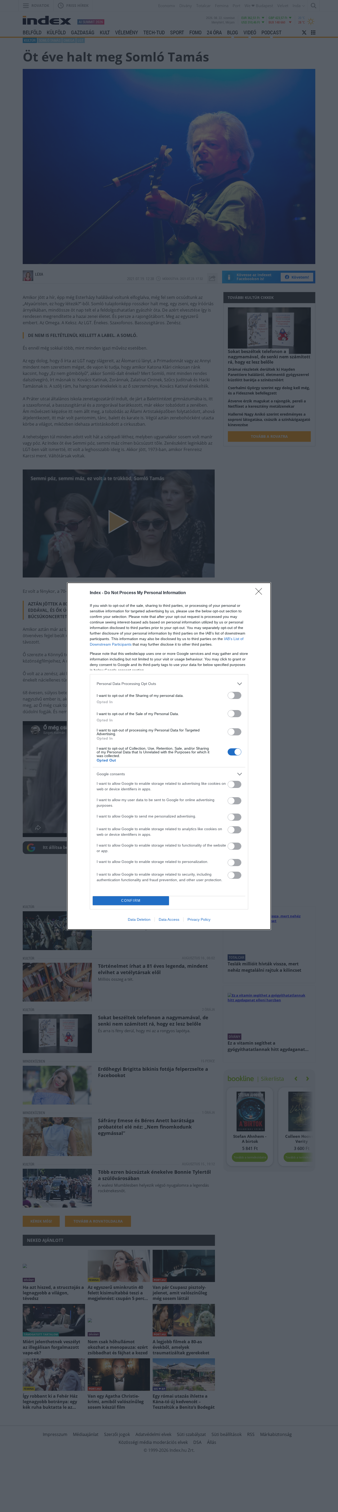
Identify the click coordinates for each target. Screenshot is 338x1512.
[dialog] (169, 756)
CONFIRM (131, 901)
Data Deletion (139, 919)
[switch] (234, 695)
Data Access (169, 919)
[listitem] (169, 684)
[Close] (260, 593)
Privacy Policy (198, 919)
